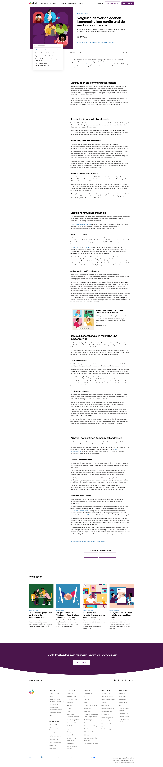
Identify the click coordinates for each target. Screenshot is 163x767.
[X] (126, 680)
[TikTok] (133, 680)
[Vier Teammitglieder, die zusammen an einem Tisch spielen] (41, 596)
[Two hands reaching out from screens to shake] (68, 596)
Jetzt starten (127, 3)
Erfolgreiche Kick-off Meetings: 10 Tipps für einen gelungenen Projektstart (67, 615)
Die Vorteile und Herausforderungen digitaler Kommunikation (94, 615)
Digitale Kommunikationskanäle (44, 56)
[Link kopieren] (129, 52)
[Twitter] (121, 52)
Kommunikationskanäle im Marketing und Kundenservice (47, 59)
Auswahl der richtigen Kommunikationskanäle (42, 64)
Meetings (111, 42)
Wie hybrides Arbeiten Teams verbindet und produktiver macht (121, 615)
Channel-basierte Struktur (81, 511)
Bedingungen (56, 757)
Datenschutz (47, 757)
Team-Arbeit (93, 42)
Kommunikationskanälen (81, 64)
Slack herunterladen (35, 757)
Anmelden (100, 3)
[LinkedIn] (126, 52)
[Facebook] (123, 52)
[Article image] (122, 596)
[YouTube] (129, 680)
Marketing (88, 247)
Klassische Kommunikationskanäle (45, 53)
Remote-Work (102, 42)
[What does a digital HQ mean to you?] (95, 596)
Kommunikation (82, 42)
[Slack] (33, 3)
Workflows (90, 515)
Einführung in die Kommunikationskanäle (47, 50)
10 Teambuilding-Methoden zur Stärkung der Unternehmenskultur (40, 615)
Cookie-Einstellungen (67, 757)
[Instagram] (118, 680)
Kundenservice (77, 247)
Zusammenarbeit (83, 13)
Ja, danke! (91, 555)
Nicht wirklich (107, 555)
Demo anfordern (112, 3)
